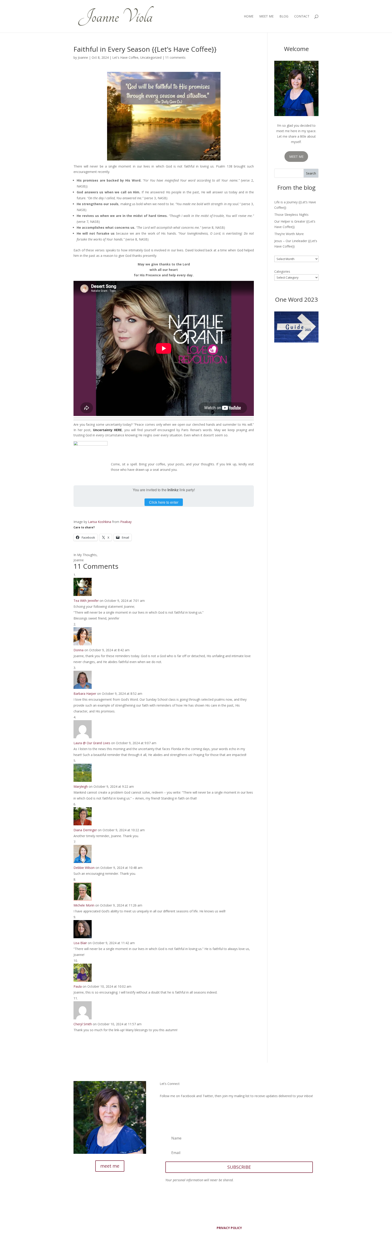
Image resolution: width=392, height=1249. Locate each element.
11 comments (175, 57)
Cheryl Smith (83, 1024)
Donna (78, 650)
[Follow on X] (172, 1109)
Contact (301, 16)
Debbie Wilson (84, 867)
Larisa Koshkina (99, 522)
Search (311, 173)
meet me (109, 1166)
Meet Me (266, 16)
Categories (282, 271)
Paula (78, 986)
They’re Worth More (289, 234)
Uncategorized (151, 57)
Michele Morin (84, 905)
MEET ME (296, 156)
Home (248, 16)
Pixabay (126, 522)
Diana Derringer (85, 830)
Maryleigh (81, 786)
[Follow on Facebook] (163, 1109)
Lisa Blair (80, 943)
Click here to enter (163, 502)
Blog (283, 16)
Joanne (83, 57)
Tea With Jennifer (86, 600)
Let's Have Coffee (125, 57)
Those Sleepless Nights (291, 214)
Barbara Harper (85, 693)
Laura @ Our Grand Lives (92, 743)
